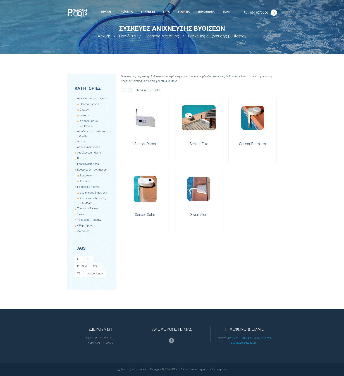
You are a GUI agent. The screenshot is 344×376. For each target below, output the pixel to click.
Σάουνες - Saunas (88, 208)
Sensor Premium (252, 144)
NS (88, 259)
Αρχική (104, 36)
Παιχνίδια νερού (89, 104)
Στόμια (81, 214)
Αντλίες (81, 141)
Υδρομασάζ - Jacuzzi (89, 219)
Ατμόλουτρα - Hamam (90, 152)
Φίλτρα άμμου (85, 225)
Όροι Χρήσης (220, 369)
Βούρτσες (86, 175)
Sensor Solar (145, 214)
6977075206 (259, 12)
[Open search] (274, 12)
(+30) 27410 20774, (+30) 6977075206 (249, 338)
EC (78, 259)
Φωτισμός (83, 231)
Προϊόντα (127, 36)
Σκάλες (84, 109)
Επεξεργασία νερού (88, 164)
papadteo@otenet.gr (244, 342)
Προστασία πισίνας (161, 36)
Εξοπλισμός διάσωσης (93, 192)
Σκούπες (85, 181)
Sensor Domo (145, 144)
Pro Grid (82, 266)
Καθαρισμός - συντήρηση (92, 169)
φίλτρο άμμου (95, 273)
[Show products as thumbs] (123, 90)
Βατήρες (82, 158)
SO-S (96, 266)
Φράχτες (85, 115)
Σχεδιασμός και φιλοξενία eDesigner (139, 369)
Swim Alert (198, 214)
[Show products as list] (130, 90)
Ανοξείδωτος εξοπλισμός (92, 98)
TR (78, 273)
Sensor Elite (199, 144)
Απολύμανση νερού (88, 147)
